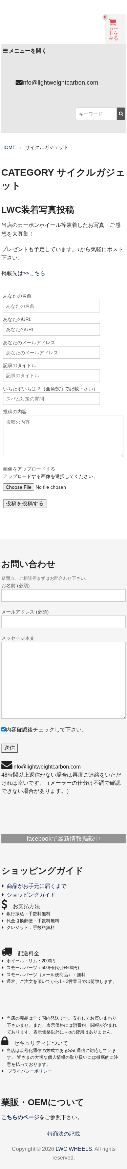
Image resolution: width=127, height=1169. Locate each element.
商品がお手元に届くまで (36, 886)
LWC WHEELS (74, 1149)
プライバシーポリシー (30, 1071)
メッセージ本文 (18, 638)
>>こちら (34, 273)
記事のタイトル (19, 365)
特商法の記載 (63, 1134)
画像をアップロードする (29, 469)
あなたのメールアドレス (29, 342)
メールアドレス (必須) (25, 612)
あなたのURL (17, 319)
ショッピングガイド (31, 895)
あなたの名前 (17, 296)
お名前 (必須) (15, 585)
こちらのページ (20, 1117)
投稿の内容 (15, 411)
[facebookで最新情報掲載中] (63, 827)
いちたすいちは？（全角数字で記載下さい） (50, 388)
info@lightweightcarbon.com (60, 82)
